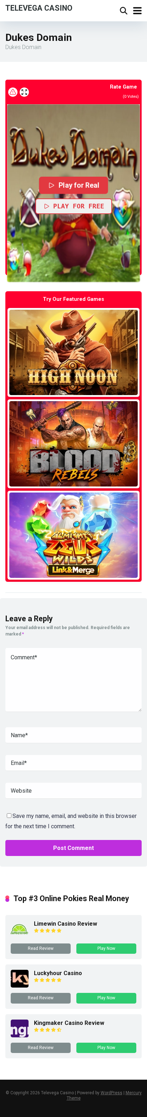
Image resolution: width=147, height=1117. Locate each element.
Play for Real (79, 185)
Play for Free (78, 206)
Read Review (41, 948)
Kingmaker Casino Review (69, 1023)
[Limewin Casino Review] (20, 936)
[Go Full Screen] (24, 92)
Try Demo (73, 352)
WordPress (111, 1092)
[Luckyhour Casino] (20, 985)
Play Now (106, 948)
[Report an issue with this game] (12, 92)
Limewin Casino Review (65, 923)
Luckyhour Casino (58, 973)
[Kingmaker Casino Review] (20, 1035)
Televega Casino (38, 8)
